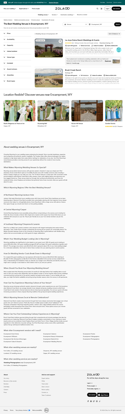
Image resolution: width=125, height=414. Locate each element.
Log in (89, 383)
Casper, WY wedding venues (51, 353)
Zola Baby (102, 2)
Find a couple (36, 8)
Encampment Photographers (91, 339)
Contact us (45, 392)
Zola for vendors (117, 2)
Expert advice (23, 8)
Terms (45, 2)
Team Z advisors (46, 395)
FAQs (43, 381)
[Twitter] (94, 402)
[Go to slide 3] (49, 56)
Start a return (45, 386)
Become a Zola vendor (10, 381)
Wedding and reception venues (21, 20)
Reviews (6, 384)
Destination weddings (67, 14)
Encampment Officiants (10, 336)
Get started (92, 395)
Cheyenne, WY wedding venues (52, 350)
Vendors (54, 14)
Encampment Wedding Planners (52, 341)
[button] (86, 24)
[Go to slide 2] (47, 56)
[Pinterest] (91, 402)
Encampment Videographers (91, 336)
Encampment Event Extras (11, 334)
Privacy (6, 410)
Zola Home (109, 2)
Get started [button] (116, 8)
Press (5, 392)
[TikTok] (100, 402)
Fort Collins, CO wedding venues (13, 350)
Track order (45, 384)
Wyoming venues (35, 20)
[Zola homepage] (62, 9)
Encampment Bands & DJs (50, 339)
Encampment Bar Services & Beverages (15, 339)
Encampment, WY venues (48, 20)
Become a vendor (82, 14)
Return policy (45, 389)
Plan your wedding (9, 8)
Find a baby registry (93, 388)
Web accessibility (37, 410)
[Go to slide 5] (52, 56)
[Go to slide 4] (50, 56)
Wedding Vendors (8, 20)
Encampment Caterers (49, 334)
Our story (6, 378)
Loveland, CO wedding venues (12, 353)
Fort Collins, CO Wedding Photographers (15, 365)
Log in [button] (107, 8)
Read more (108, 61)
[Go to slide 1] (46, 56)
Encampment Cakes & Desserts (13, 341)
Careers (6, 389)
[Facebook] (88, 402)
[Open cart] (101, 9)
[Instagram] (97, 402)
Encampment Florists (89, 334)
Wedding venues (43, 14)
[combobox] (100, 24)
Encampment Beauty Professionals (53, 336)
